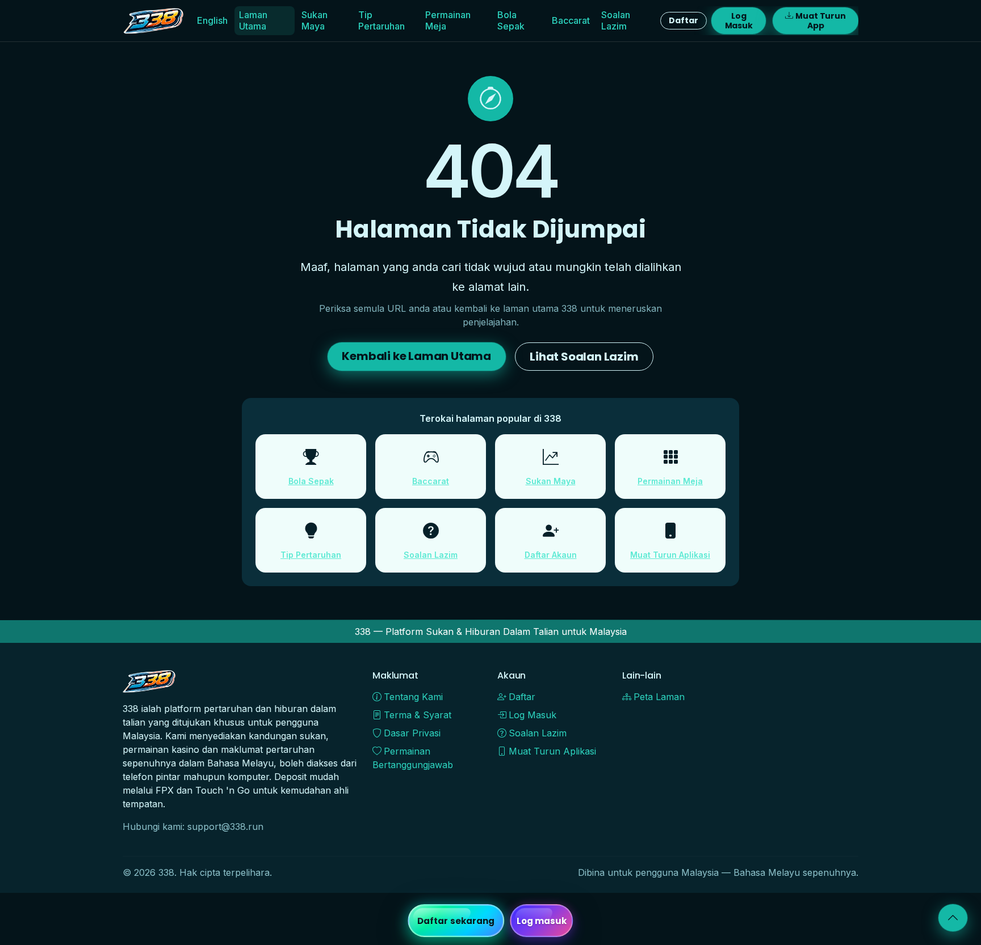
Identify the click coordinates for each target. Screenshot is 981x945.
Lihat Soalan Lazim (584, 357)
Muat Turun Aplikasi (670, 555)
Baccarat (571, 20)
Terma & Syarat (417, 715)
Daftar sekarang (456, 921)
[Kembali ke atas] (952, 917)
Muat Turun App (820, 20)
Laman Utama (253, 20)
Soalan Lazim (615, 20)
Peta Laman (659, 696)
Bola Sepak (511, 20)
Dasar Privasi (412, 733)
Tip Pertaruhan (381, 20)
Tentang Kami (413, 696)
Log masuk (542, 921)
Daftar (683, 20)
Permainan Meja (448, 20)
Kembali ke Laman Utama (416, 356)
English (212, 20)
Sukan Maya (314, 20)
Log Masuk (739, 20)
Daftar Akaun (551, 555)
